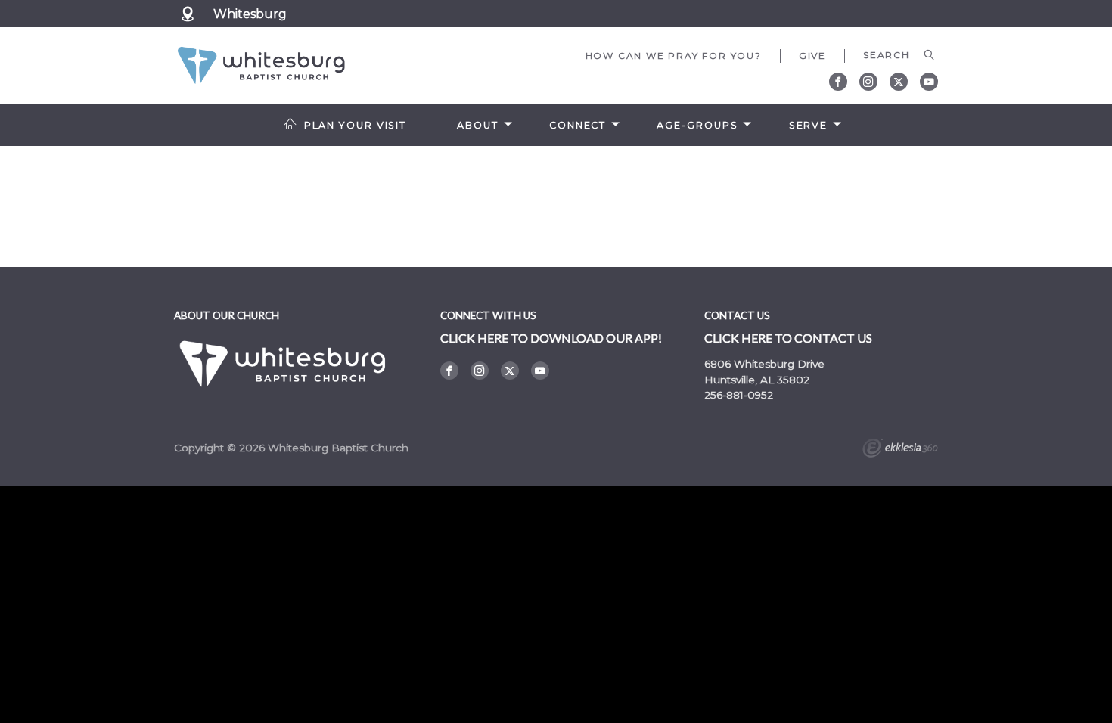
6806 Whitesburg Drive (764, 364)
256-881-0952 (738, 395)
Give (812, 55)
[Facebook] (838, 82)
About (477, 125)
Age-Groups (697, 125)
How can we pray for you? (674, 55)
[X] (899, 82)
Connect (577, 125)
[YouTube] (929, 82)
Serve (808, 125)
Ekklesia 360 (900, 450)
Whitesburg (250, 14)
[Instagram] (868, 82)
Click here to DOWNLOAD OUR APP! (551, 337)
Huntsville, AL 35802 (756, 380)
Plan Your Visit (355, 125)
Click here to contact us (788, 337)
